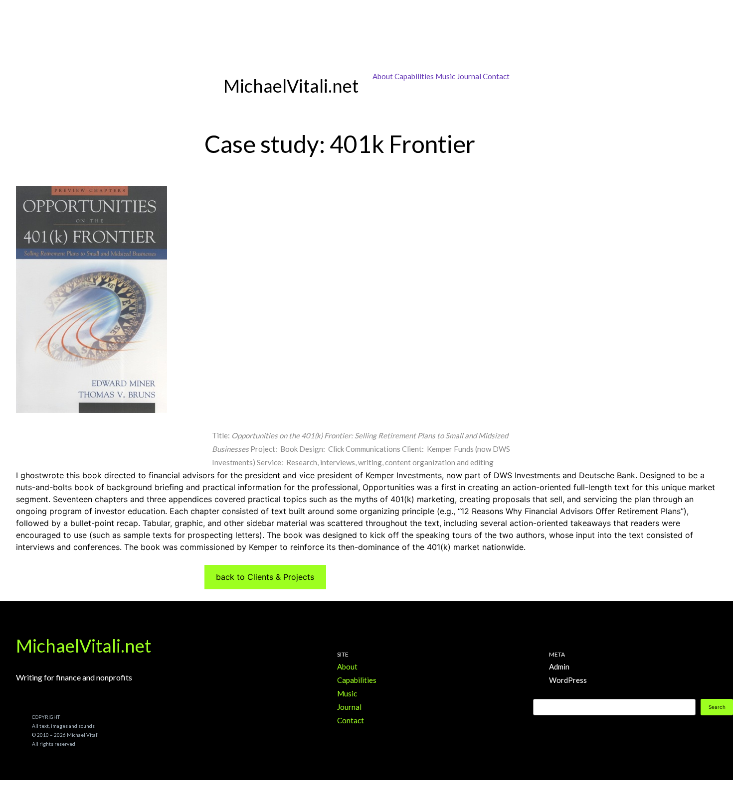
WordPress (568, 679)
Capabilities (414, 76)
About (382, 76)
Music (445, 76)
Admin (559, 666)
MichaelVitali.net (83, 646)
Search (717, 707)
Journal (469, 76)
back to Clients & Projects (265, 577)
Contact (496, 76)
